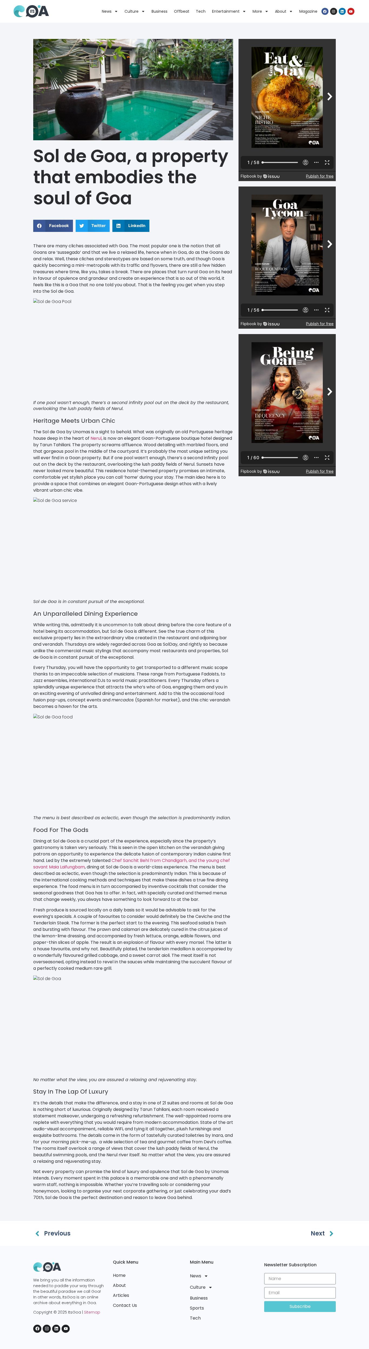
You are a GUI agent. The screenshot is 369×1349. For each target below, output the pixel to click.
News (107, 11)
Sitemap (92, 1312)
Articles (121, 1295)
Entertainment (226, 11)
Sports (197, 1308)
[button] (53, 226)
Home (119, 1275)
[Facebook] (324, 11)
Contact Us (125, 1305)
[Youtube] (350, 11)
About (280, 11)
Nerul (96, 438)
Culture (132, 11)
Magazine (308, 11)
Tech (201, 11)
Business (159, 11)
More (257, 11)
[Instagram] (333, 11)
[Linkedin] (342, 11)
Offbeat (181, 11)
